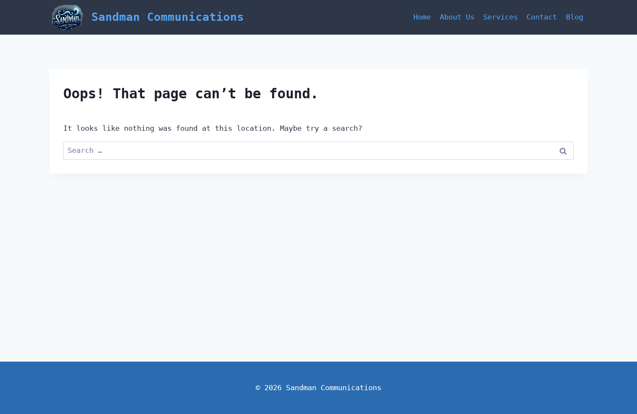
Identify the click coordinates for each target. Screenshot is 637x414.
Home (422, 17)
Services (500, 17)
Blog (574, 17)
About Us (457, 17)
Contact (541, 17)
